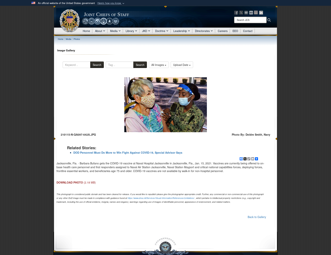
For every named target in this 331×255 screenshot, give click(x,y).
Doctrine (160, 31)
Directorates (202, 31)
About (98, 31)
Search (97, 65)
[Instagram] (256, 12)
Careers (223, 31)
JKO (144, 31)
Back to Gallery (257, 217)
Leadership (180, 31)
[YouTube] (246, 12)
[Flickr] (251, 12)
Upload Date (181, 65)
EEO (235, 31)
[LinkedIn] (261, 12)
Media (114, 31)
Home (86, 31)
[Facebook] (236, 12)
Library (130, 31)
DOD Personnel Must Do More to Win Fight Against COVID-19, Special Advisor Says (127, 152)
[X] (241, 12)
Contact (247, 31)
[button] (111, 3)
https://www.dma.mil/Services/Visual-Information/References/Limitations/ (161, 198)
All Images (158, 65)
